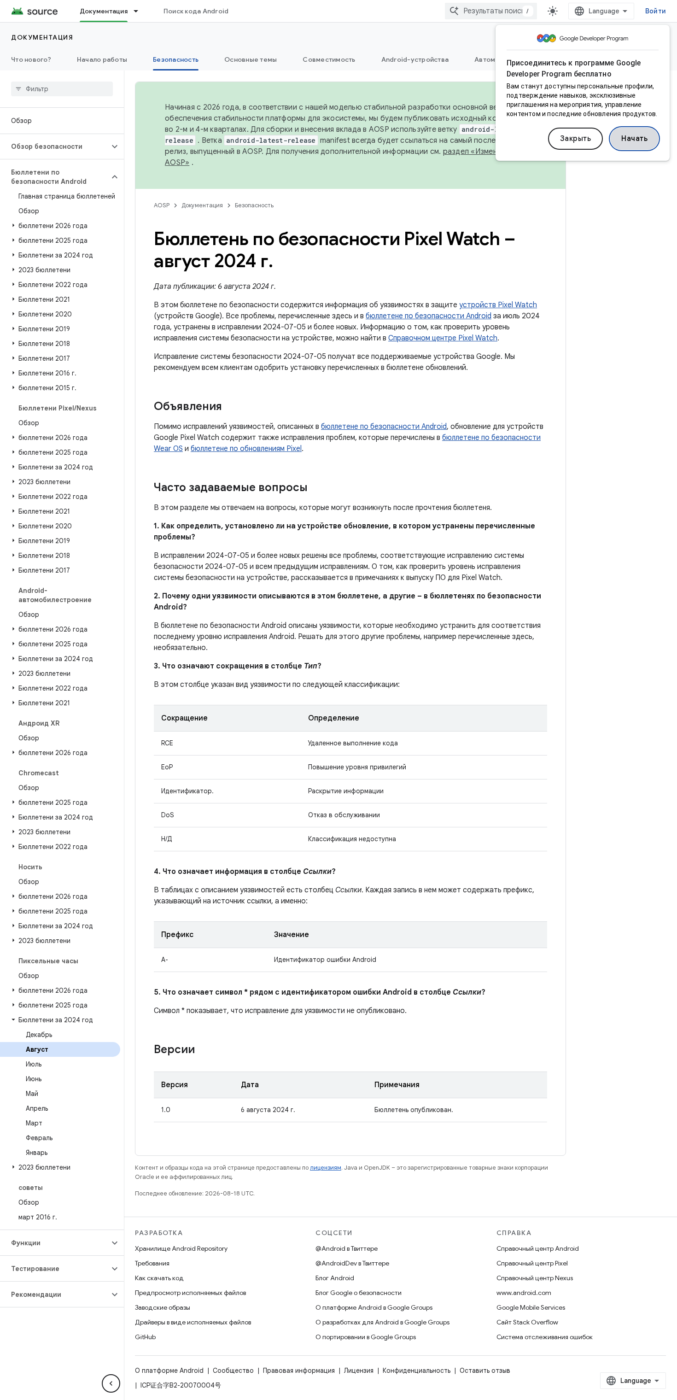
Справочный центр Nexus (534, 1278)
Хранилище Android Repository (181, 1248)
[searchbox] (62, 89)
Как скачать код (159, 1278)
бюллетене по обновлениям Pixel (246, 448)
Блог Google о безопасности (358, 1293)
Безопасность (175, 59)
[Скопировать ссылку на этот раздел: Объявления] (231, 407)
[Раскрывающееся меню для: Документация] (140, 11)
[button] (54, 146)
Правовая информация (299, 1370)
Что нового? (31, 59)
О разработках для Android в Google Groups (382, 1322)
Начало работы (102, 59)
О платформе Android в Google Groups (373, 1307)
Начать (634, 138)
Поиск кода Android (196, 11)
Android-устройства (415, 59)
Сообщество (233, 1370)
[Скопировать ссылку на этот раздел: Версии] (204, 1050)
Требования (152, 1263)
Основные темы (250, 59)
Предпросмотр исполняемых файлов (190, 1293)
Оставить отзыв (485, 1370)
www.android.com (523, 1293)
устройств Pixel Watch (498, 305)
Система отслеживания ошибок (544, 1337)
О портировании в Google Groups (365, 1337)
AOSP (161, 205)
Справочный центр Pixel (532, 1263)
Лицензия (359, 1370)
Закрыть (575, 138)
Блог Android (334, 1278)
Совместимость (329, 59)
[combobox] (491, 11)
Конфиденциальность (416, 1370)
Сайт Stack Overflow (527, 1322)
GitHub (145, 1337)
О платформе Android (169, 1370)
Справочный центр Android (537, 1248)
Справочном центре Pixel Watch (442, 338)
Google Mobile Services (530, 1307)
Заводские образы (162, 1307)
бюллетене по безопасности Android (428, 316)
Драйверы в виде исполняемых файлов (193, 1322)
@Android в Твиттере (346, 1248)
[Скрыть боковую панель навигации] (111, 1383)
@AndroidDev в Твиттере (352, 1263)
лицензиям (325, 1168)
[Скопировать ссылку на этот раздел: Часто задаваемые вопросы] (317, 488)
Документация (104, 11)
